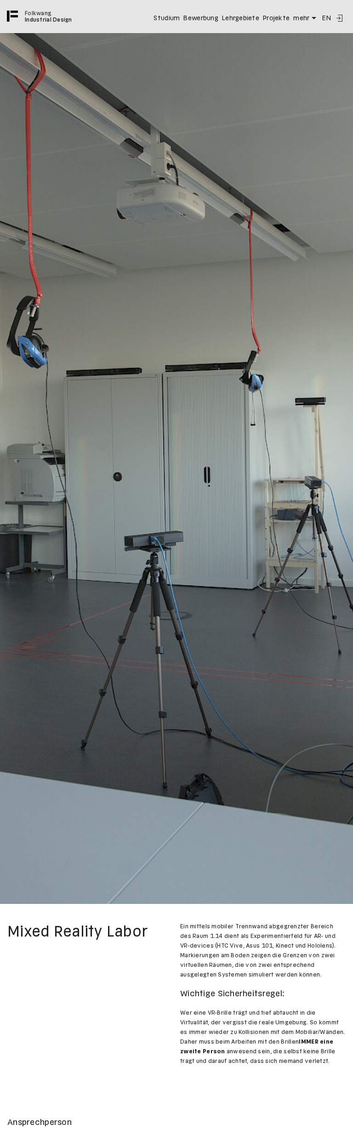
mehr (301, 18)
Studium (167, 18)
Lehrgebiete (240, 18)
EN (326, 18)
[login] (339, 18)
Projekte (276, 18)
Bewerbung (200, 18)
